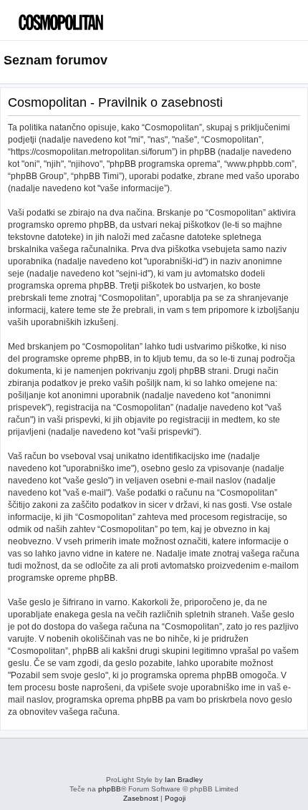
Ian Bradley (184, 780)
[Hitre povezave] (300, 61)
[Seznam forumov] (75, 18)
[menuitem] (272, 25)
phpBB (109, 789)
